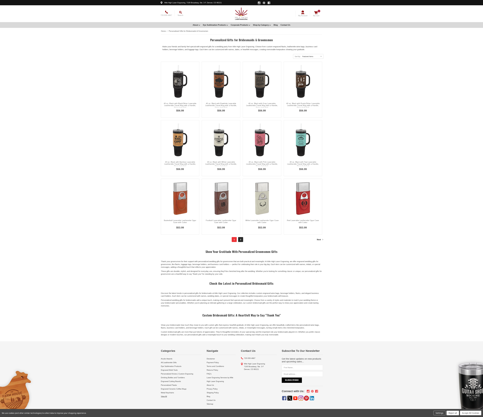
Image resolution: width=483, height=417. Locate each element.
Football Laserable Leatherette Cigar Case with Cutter (221, 221)
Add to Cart (180, 87)
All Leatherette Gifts (169, 362)
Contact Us (285, 25)
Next (319, 239)
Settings (439, 413)
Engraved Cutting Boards (171, 381)
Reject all (453, 413)
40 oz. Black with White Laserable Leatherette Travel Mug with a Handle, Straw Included (221, 164)
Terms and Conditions (215, 366)
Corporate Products (240, 25)
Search (180, 15)
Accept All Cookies (470, 413)
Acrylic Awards (166, 359)
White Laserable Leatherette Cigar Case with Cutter (262, 221)
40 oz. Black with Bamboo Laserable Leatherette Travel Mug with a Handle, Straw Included (180, 164)
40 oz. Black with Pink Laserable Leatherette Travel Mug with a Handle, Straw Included (262, 164)
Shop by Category (261, 25)
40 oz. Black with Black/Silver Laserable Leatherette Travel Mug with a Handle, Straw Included (180, 105)
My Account (302, 16)
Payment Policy (213, 362)
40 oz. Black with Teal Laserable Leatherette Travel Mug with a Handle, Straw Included (303, 164)
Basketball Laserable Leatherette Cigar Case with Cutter (180, 221)
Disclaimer (211, 359)
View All (164, 396)
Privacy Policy (212, 389)
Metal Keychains (167, 393)
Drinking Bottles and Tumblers (173, 378)
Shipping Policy (213, 393)
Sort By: (298, 56)
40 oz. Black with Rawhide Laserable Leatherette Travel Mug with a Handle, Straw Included (221, 105)
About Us (210, 385)
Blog (276, 25)
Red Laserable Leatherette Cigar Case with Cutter (303, 221)
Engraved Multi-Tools (169, 370)
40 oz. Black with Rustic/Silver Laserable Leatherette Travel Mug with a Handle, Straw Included (303, 105)
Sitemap (210, 404)
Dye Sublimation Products (214, 25)
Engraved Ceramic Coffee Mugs (173, 389)
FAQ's (209, 374)
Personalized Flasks (169, 385)
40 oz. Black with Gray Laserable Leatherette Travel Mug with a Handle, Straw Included (262, 105)
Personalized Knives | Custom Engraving (177, 374)
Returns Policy (212, 370)
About (196, 25)
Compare (179, 81)
